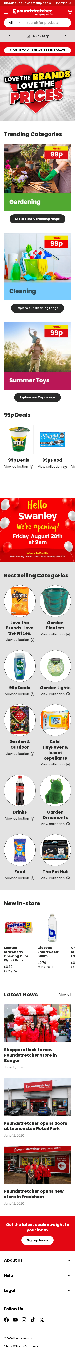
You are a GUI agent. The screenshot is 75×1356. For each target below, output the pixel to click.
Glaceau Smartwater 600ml (48, 951)
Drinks (20, 812)
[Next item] (66, 36)
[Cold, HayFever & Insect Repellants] (55, 720)
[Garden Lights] (55, 666)
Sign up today (37, 1240)
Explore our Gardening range (37, 219)
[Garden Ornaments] (55, 790)
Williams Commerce (25, 1346)
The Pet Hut (55, 872)
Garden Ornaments (55, 814)
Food (19, 872)
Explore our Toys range (37, 397)
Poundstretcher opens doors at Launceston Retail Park (35, 1126)
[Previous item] (9, 36)
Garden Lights (55, 688)
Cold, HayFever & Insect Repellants (55, 750)
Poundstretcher (22, 1338)
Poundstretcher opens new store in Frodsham (34, 1194)
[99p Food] (52, 439)
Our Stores (41, 36)
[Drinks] (19, 790)
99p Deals (18, 460)
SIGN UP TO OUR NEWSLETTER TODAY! (37, 50)
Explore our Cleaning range (37, 308)
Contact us (63, 3)
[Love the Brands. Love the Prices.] (19, 601)
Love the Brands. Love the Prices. (20, 628)
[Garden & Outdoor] (19, 720)
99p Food (52, 460)
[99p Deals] (18, 439)
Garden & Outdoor (19, 744)
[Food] (19, 850)
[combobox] (37, 22)
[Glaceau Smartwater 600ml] (52, 928)
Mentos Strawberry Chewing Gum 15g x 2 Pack (16, 953)
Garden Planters (55, 625)
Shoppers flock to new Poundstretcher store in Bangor (30, 1055)
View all (65, 995)
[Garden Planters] (55, 601)
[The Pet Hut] (55, 850)
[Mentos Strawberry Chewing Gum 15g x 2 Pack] (19, 928)
